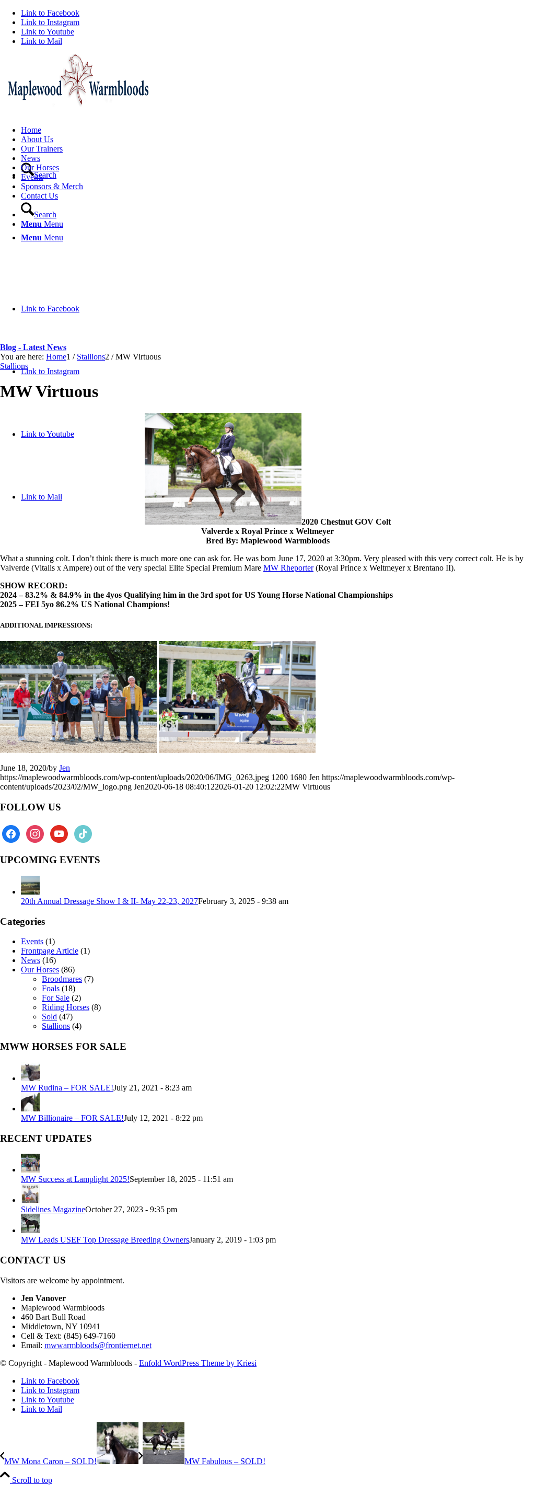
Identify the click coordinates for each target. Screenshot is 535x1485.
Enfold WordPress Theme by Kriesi (198, 1363)
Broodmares (62, 978)
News (30, 960)
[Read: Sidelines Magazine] (30, 1200)
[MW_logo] (78, 103)
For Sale (55, 997)
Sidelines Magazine (53, 1209)
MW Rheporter (288, 567)
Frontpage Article (49, 950)
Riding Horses (65, 1007)
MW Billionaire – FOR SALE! (72, 1117)
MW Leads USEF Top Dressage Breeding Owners (105, 1239)
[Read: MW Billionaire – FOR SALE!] (30, 1108)
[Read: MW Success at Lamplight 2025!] (30, 1169)
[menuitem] (278, 130)
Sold (49, 1016)
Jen (64, 767)
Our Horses (40, 969)
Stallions (14, 366)
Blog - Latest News (33, 347)
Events (32, 941)
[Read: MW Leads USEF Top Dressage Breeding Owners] (30, 1230)
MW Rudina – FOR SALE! (67, 1087)
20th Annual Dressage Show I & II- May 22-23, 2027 (109, 901)
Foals (51, 988)
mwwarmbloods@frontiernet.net (98, 1345)
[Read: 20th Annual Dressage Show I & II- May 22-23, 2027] (30, 891)
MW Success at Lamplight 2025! (75, 1179)
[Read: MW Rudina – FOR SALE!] (30, 1078)
